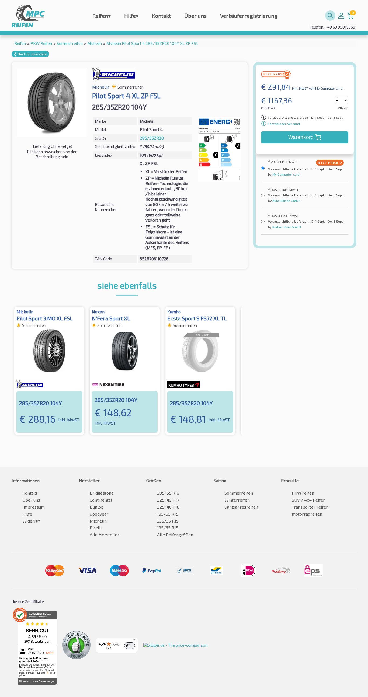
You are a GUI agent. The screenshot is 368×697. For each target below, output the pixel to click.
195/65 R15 (167, 513)
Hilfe (131, 15)
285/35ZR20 (152, 138)
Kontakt (161, 15)
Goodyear (99, 513)
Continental (101, 499)
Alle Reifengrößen (175, 534)
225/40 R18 (168, 506)
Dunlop (97, 506)
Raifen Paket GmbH (286, 227)
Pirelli (96, 527)
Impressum (33, 506)
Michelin (98, 520)
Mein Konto (341, 16)
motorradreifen (307, 513)
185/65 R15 (167, 527)
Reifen (101, 15)
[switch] (129, 645)
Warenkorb (301, 137)
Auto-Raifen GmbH (286, 200)
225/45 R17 (168, 499)
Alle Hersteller (104, 534)
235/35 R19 (168, 520)
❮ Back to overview (30, 54)
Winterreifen (237, 499)
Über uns (195, 15)
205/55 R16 (168, 492)
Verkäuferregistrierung (248, 15)
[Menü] (134, 641)
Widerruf (31, 520)
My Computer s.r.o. (286, 174)
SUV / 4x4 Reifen (308, 499)
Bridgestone (102, 492)
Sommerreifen (238, 492)
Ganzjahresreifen (241, 506)
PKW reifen (303, 492)
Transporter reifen (310, 506)
